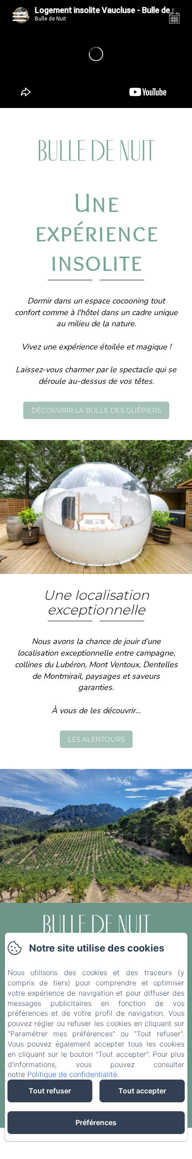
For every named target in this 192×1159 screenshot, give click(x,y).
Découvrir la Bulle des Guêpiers (96, 410)
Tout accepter (142, 1090)
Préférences (96, 1122)
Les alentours (96, 739)
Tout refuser (50, 1090)
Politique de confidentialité (72, 1074)
